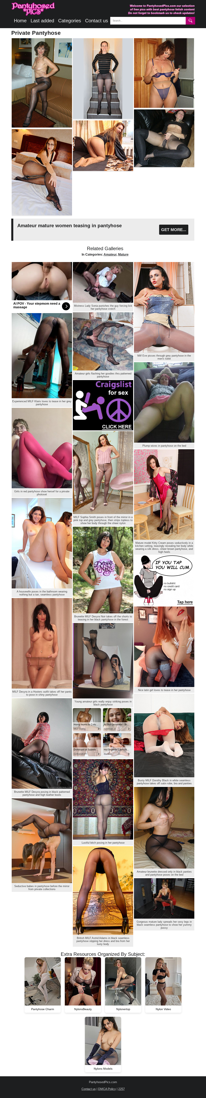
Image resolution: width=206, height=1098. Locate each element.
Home (20, 20)
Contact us (96, 20)
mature (123, 254)
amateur (110, 254)
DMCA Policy (107, 1089)
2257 (121, 1089)
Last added (42, 20)
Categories (69, 20)
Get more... (173, 229)
